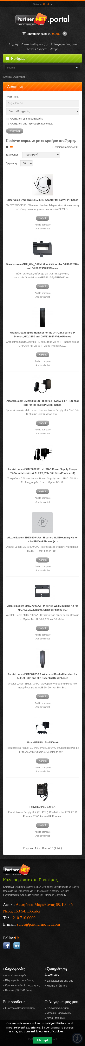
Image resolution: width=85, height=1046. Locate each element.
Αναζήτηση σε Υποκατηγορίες (26, 118)
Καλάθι (43, 218)
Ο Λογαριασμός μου (64, 44)
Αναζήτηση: (12, 96)
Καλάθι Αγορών (37, 49)
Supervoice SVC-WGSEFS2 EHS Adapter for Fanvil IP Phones (42, 200)
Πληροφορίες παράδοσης (19, 980)
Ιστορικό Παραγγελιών (59, 1013)
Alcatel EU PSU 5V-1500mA (42, 742)
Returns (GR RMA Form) (18, 990)
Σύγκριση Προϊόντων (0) (65, 147)
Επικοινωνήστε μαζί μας (60, 980)
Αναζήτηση (19, 77)
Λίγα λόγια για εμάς (15, 975)
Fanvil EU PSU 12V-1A (42, 806)
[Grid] (7, 147)
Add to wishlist (42, 228)
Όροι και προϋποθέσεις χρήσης (22, 985)
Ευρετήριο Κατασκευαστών (20, 1008)
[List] (12, 147)
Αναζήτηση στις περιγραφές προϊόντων (31, 123)
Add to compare (43, 224)
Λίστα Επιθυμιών (56, 1018)
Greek (46, 4)
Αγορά (54, 49)
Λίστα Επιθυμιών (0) (34, 44)
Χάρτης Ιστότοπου (57, 985)
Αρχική (13, 44)
